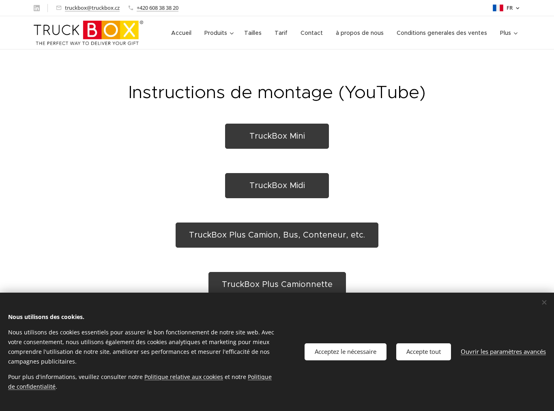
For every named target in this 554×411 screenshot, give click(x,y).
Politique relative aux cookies (183, 377)
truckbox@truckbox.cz (92, 7)
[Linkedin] (37, 8)
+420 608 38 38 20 (157, 7)
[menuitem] (183, 33)
